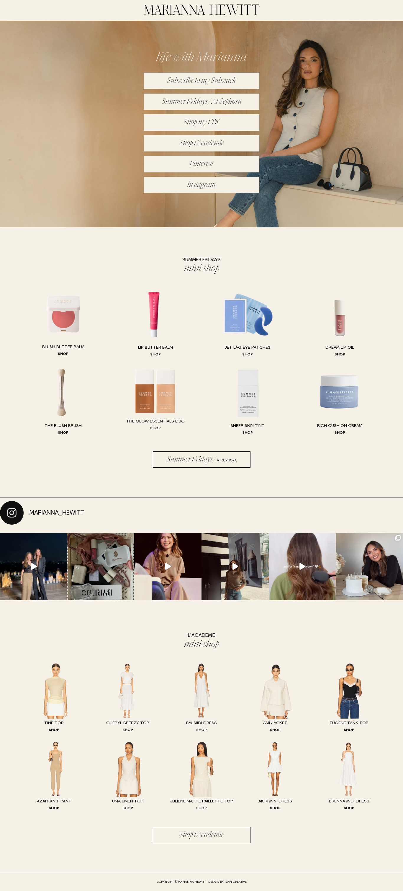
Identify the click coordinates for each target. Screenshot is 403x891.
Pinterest (201, 164)
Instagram (201, 185)
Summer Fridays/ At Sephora (202, 101)
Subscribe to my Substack (201, 80)
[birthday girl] (369, 566)
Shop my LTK (201, 122)
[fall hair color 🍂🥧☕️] (302, 566)
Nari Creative (236, 881)
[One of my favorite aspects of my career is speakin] (168, 566)
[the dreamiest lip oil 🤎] (101, 566)
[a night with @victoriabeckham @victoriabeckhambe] (33, 566)
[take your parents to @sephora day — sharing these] (235, 566)
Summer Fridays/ (202, 459)
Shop (63, 354)
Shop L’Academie (201, 143)
